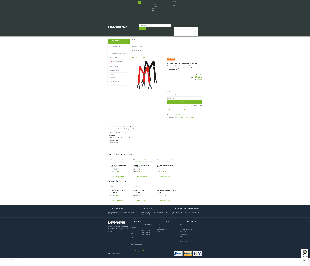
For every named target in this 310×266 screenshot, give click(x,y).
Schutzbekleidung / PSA (137, 46)
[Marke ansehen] (139, 57)
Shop (133, 43)
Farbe (168, 91)
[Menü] (307, 250)
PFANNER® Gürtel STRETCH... (118, 190)
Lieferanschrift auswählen (184, 87)
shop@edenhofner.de (136, 244)
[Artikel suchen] (155, 25)
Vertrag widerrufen (155, 263)
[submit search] (142, 28)
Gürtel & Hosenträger (136, 50)
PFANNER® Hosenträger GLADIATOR (166, 190)
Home (133, 39)
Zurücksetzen (171, 98)
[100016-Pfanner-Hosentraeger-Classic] (147, 75)
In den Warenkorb (185, 102)
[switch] (304, 260)
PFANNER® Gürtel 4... (139, 190)
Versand (200, 79)
